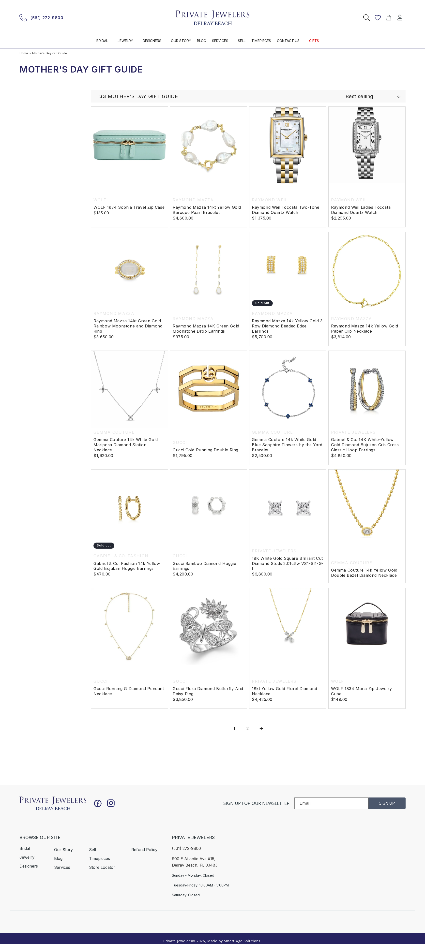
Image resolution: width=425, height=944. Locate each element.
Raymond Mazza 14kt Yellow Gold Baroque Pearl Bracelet (207, 210)
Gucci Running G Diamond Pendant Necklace (128, 691)
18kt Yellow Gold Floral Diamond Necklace (284, 691)
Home (23, 53)
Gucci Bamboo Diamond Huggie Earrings (204, 566)
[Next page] (261, 728)
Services (62, 867)
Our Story (63, 849)
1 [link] (234, 728)
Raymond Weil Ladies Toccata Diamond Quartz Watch (361, 210)
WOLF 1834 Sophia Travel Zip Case (129, 207)
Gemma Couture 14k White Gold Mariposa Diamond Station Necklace (125, 444)
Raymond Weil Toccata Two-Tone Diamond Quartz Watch (285, 210)
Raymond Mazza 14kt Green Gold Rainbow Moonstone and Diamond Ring (127, 326)
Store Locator (102, 867)
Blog (58, 858)
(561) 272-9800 (46, 17)
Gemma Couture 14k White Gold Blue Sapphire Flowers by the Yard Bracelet (287, 444)
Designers (28, 866)
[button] (104, 43)
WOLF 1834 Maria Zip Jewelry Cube (361, 691)
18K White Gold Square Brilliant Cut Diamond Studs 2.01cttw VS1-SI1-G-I (288, 563)
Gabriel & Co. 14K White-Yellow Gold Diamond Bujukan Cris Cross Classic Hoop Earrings (365, 444)
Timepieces (99, 858)
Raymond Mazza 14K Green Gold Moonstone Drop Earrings (206, 329)
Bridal (24, 848)
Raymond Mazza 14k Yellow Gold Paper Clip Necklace (364, 329)
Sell (92, 849)
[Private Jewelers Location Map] (338, 863)
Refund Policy (144, 849)
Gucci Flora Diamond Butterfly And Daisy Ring (208, 691)
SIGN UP (387, 803)
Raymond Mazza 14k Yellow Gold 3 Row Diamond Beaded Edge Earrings (287, 326)
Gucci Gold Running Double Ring (205, 449)
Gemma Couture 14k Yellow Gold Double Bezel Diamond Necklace (364, 573)
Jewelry (26, 857)
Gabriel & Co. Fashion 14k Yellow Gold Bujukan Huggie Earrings (126, 566)
